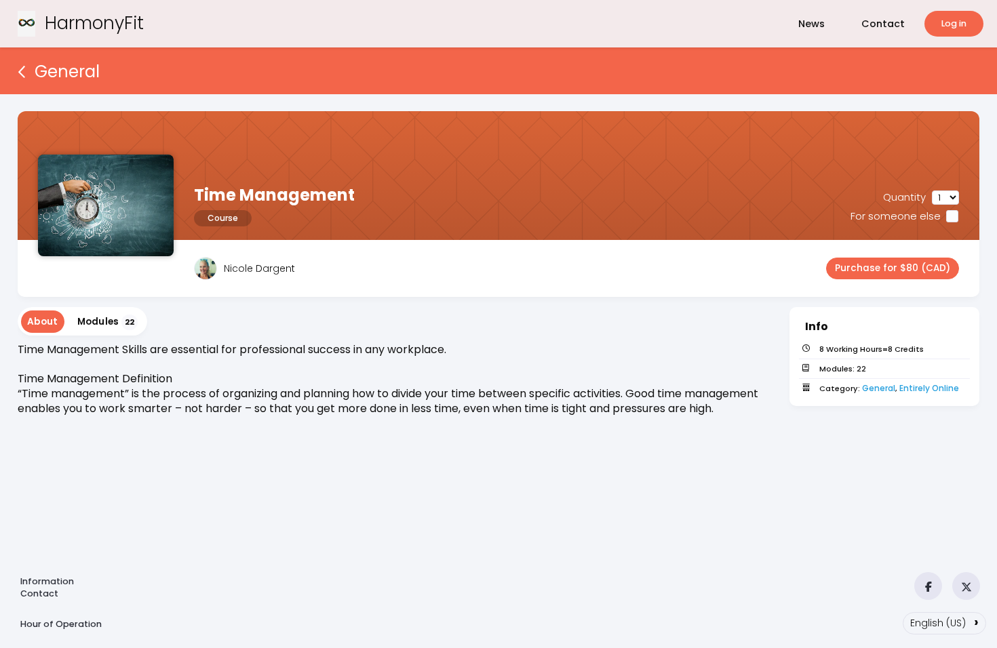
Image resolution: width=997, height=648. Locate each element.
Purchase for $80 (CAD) (892, 268)
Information (47, 581)
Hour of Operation (61, 624)
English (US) (944, 621)
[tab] (43, 321)
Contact (883, 24)
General (878, 388)
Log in (953, 23)
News (811, 24)
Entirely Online (929, 388)
